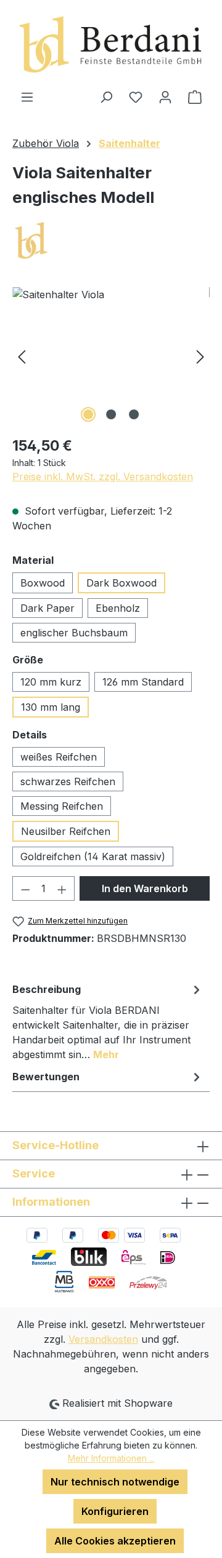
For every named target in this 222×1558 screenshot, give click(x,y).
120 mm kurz (50, 682)
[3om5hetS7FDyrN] (111, 356)
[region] (111, 356)
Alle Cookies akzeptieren (115, 1541)
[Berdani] (111, 241)
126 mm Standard (143, 682)
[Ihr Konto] (165, 96)
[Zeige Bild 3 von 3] (134, 414)
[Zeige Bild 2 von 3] (111, 414)
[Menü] (27, 96)
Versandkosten (103, 1339)
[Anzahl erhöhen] (62, 888)
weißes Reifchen (58, 757)
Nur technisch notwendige (115, 1482)
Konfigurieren (115, 1511)
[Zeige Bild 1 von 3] (88, 414)
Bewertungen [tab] (46, 1076)
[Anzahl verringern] (25, 888)
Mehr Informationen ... (111, 1458)
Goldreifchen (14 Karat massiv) (92, 856)
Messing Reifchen (61, 806)
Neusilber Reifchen (65, 831)
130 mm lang (50, 707)
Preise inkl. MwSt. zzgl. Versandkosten (102, 476)
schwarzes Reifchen (67, 781)
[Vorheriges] (21, 356)
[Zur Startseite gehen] (111, 44)
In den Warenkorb (145, 888)
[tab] (108, 1021)
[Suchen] (106, 96)
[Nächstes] (200, 356)
